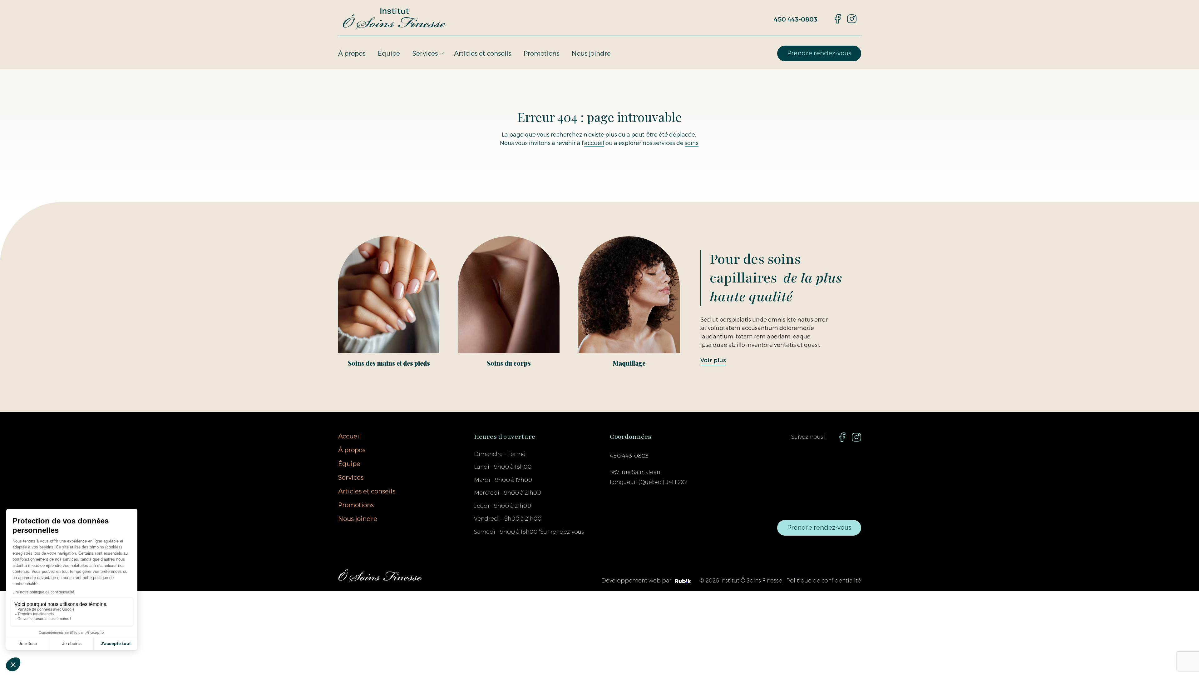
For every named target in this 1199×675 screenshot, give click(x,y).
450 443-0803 (795, 19)
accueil (594, 143)
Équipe (389, 53)
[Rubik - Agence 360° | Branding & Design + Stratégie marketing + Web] (683, 581)
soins (691, 143)
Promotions (541, 53)
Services (425, 53)
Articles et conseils (482, 53)
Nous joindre (591, 53)
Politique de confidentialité (823, 580)
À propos (351, 53)
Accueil (349, 436)
